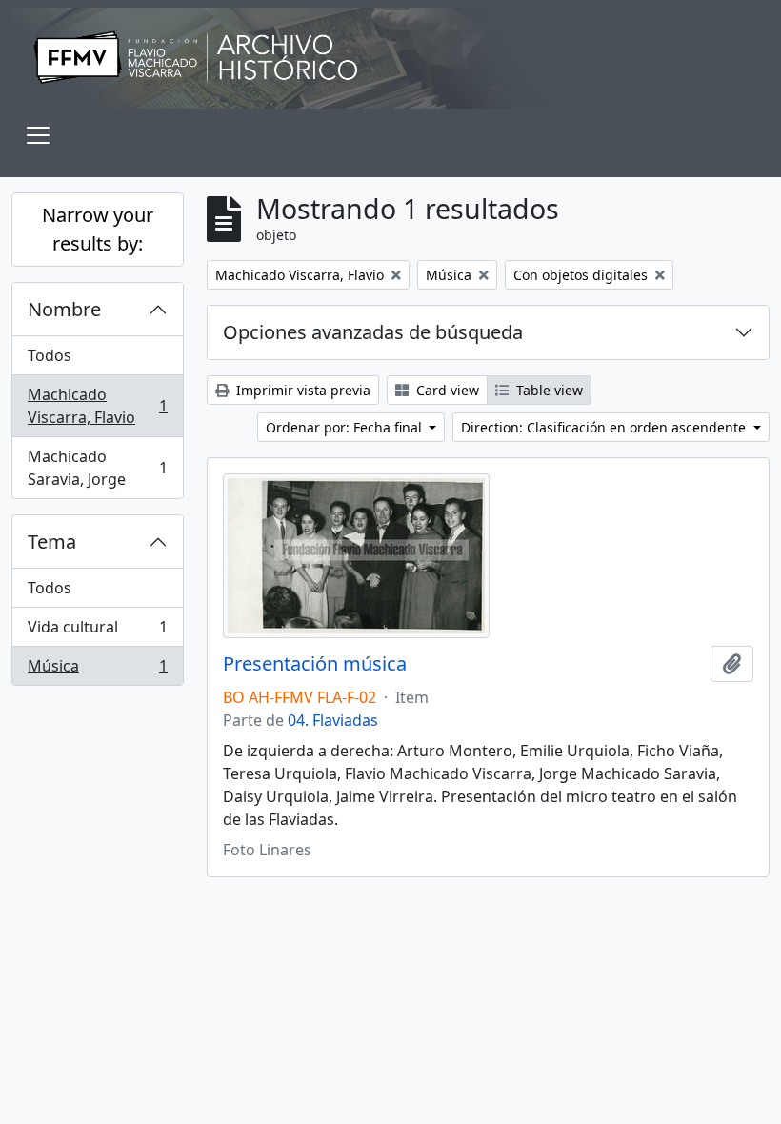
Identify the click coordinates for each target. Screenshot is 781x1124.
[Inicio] (390, 58)
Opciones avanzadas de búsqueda (373, 332)
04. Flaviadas (333, 720)
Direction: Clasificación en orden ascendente (605, 427)
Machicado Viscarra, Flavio (97, 406)
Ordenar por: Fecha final (346, 427)
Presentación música (315, 663)
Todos (49, 355)
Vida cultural (97, 631)
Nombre (64, 309)
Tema (52, 541)
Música (97, 670)
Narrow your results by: (97, 229)
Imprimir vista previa (301, 390)
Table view (547, 390)
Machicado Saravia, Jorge (97, 468)
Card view (445, 390)
